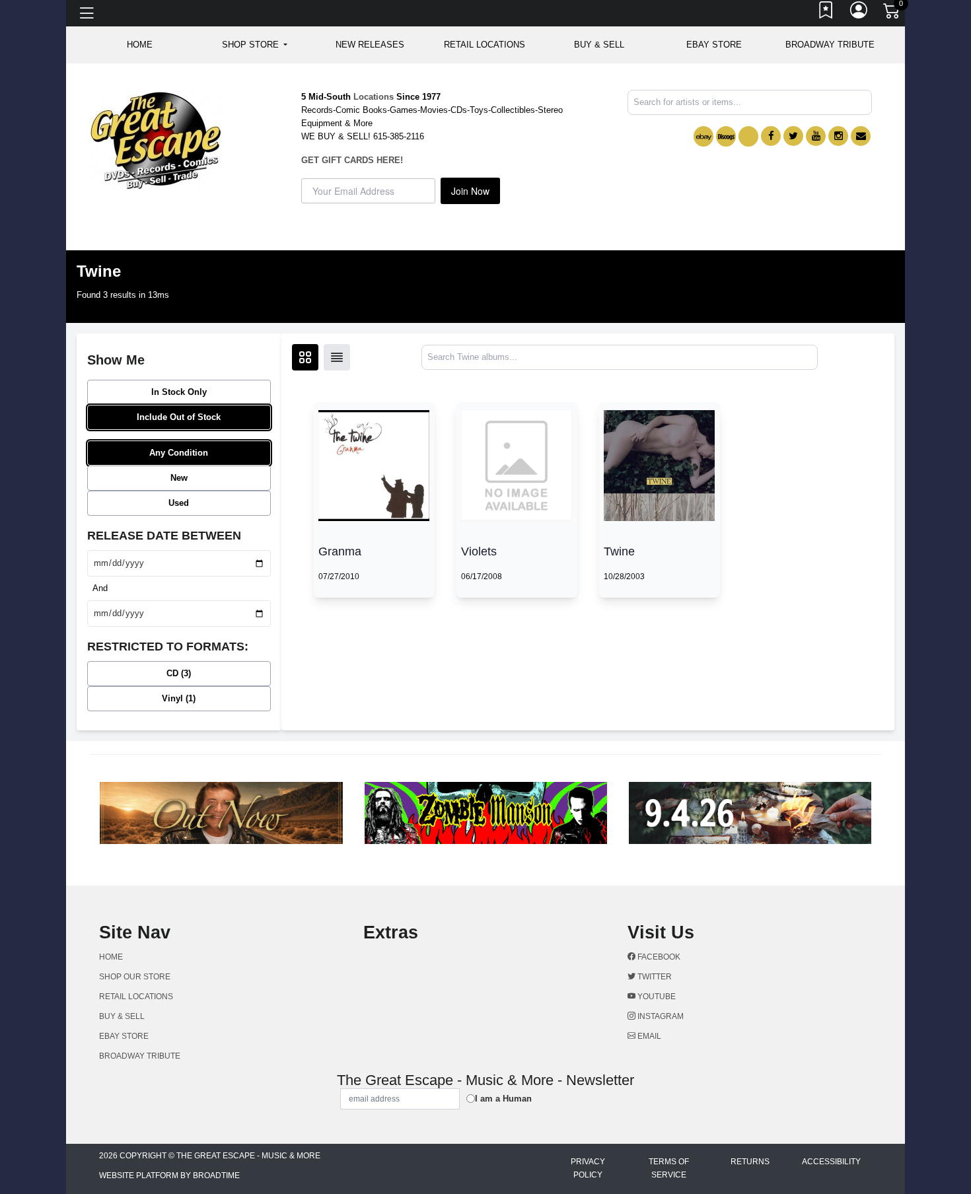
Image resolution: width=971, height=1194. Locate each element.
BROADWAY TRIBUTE (830, 45)
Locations (373, 97)
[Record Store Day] (748, 136)
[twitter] (793, 136)
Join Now (470, 190)
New (179, 478)
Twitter (653, 976)
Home (111, 957)
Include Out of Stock (179, 417)
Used (178, 503)
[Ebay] (703, 136)
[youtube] (816, 136)
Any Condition (178, 453)
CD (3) (178, 673)
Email (648, 1036)
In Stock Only (179, 392)
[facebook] (771, 136)
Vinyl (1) (179, 698)
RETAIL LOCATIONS (484, 45)
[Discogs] (726, 136)
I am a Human (503, 1099)
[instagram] (838, 136)
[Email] (860, 136)
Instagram (659, 1016)
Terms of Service (669, 1168)
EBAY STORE (714, 45)
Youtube (655, 996)
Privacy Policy (588, 1168)
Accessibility (831, 1161)
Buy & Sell (599, 45)
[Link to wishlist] (826, 13)
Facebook (657, 957)
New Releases (370, 45)
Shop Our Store (134, 976)
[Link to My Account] (859, 13)
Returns (750, 1161)
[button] (254, 45)
